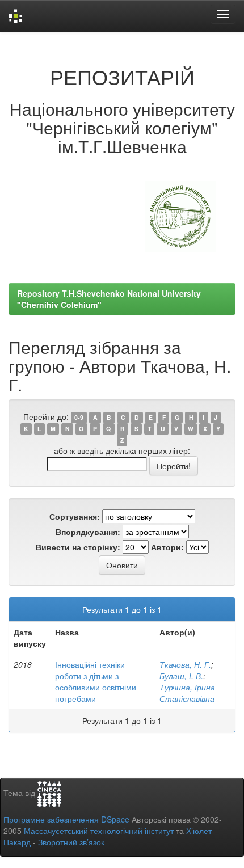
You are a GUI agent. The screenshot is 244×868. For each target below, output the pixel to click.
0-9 (78, 417)
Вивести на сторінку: (78, 547)
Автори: (167, 547)
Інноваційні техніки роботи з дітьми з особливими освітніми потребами (95, 681)
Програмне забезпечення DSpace (66, 819)
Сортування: (74, 516)
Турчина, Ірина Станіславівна (187, 692)
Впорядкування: (88, 531)
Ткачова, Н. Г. (185, 664)
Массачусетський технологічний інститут (99, 830)
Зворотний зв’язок (71, 842)
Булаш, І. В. (181, 675)
